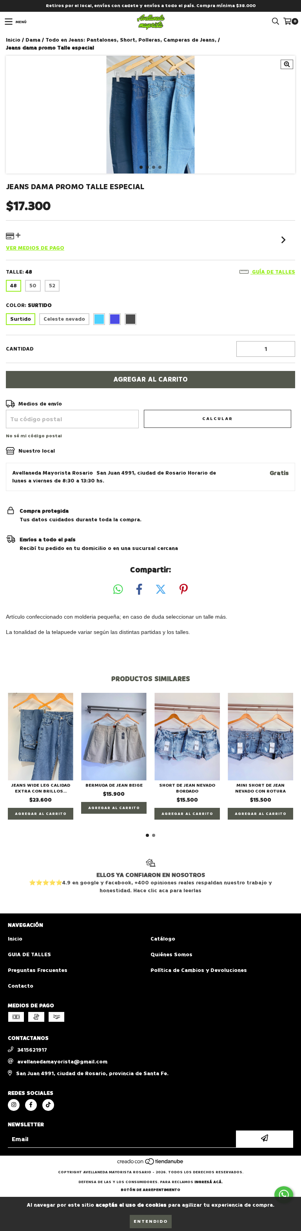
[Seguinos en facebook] (31, 1105)
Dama (32, 40)
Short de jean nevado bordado (187, 788)
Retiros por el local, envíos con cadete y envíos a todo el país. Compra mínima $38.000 (151, 5)
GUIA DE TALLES (29, 954)
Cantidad (20, 348)
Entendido (151, 1221)
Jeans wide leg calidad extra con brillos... (40, 788)
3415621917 (32, 1050)
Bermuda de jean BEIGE (114, 785)
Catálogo (162, 938)
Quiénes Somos (171, 954)
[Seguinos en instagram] (14, 1105)
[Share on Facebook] (139, 590)
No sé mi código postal (34, 436)
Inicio (13, 40)
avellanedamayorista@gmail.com (62, 1061)
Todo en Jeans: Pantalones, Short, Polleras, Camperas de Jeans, (130, 40)
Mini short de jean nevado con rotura (260, 788)
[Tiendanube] (150, 1164)
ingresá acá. (208, 1182)
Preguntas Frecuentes (37, 970)
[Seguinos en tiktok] (48, 1105)
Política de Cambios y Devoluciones (198, 970)
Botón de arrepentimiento (150, 1190)
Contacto (20, 986)
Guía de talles (272, 272)
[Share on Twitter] (160, 590)
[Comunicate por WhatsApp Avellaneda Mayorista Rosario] (283, 1195)
